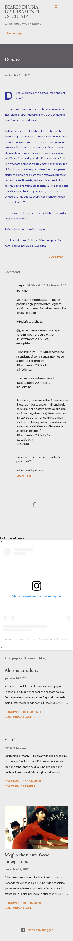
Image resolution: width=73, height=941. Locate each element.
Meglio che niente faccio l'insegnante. (27, 858)
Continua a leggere (20, 716)
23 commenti (32, 781)
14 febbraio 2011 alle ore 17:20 (46, 285)
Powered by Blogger (39, 930)
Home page (14, 33)
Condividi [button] (56, 256)
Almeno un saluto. (21, 670)
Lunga (20, 285)
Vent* (10, 740)
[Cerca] (56, 7)
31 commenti (32, 902)
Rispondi (23, 476)
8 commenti (32, 712)
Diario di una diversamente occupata (22, 11)
